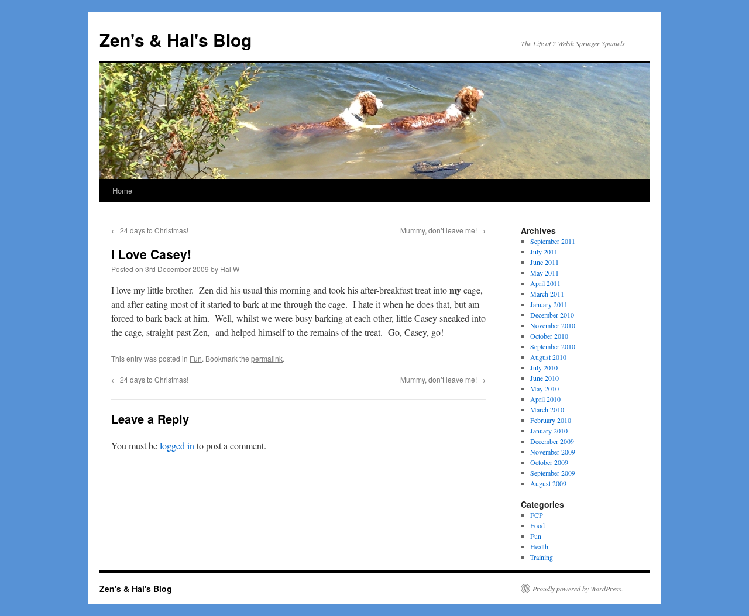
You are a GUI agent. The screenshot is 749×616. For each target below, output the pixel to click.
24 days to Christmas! (149, 230)
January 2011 (549, 304)
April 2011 (545, 283)
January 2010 (549, 430)
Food (537, 525)
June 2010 (544, 378)
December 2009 (552, 441)
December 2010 (552, 314)
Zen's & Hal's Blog (175, 39)
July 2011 (544, 251)
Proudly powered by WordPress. (577, 588)
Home (122, 190)
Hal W (229, 269)
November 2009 (552, 451)
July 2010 (544, 367)
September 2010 (552, 346)
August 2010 (548, 357)
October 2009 (549, 462)
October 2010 (549, 335)
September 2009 (552, 472)
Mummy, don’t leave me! (443, 230)
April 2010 (545, 399)
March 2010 (547, 409)
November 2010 (552, 325)
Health (539, 546)
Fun (196, 358)
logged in (177, 445)
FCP (536, 514)
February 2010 (550, 420)
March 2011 (547, 293)
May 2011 (544, 272)
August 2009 (548, 483)
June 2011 (544, 262)
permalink (267, 358)
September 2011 (552, 241)
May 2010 (544, 388)
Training (541, 557)
